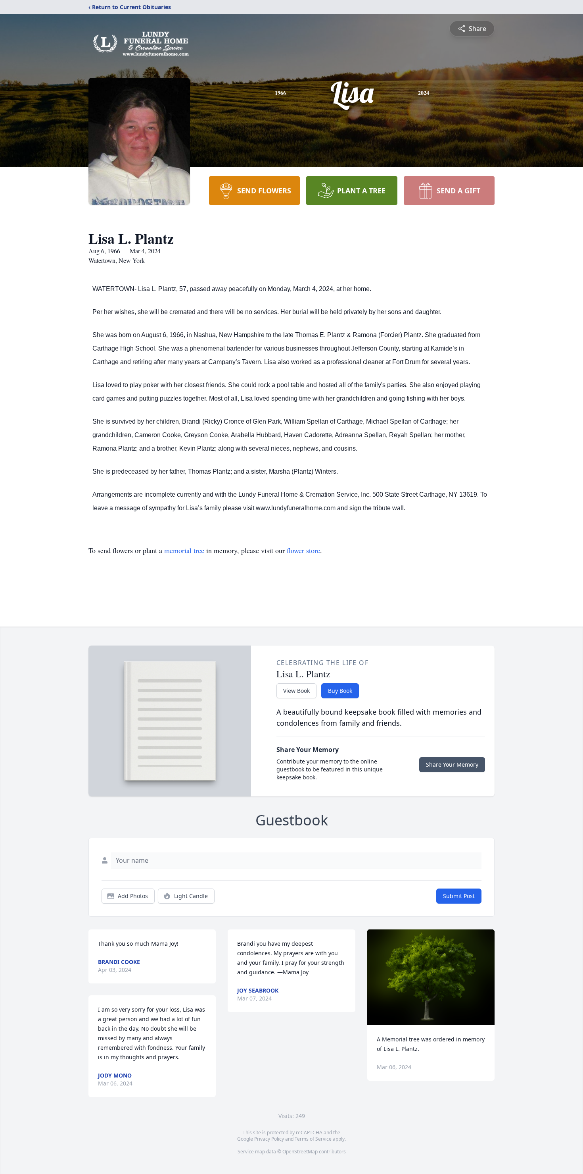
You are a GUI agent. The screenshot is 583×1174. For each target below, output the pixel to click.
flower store (303, 550)
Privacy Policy (269, 1138)
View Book (296, 690)
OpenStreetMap (300, 1151)
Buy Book (340, 690)
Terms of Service (313, 1138)
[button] (431, 977)
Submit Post (459, 896)
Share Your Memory (452, 764)
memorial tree (184, 550)
